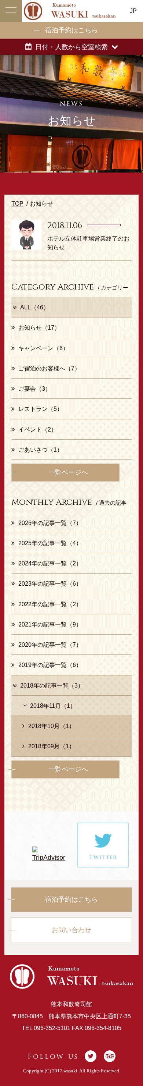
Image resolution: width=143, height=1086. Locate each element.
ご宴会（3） (34, 388)
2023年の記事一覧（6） (50, 583)
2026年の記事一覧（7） (50, 522)
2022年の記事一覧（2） (50, 604)
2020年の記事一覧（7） (50, 644)
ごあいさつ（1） (40, 449)
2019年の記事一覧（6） (50, 664)
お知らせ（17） (39, 327)
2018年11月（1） (53, 705)
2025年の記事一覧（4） (50, 543)
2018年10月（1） (51, 726)
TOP (17, 203)
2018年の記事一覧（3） (52, 685)
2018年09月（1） (51, 746)
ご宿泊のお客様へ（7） (49, 368)
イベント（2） (37, 429)
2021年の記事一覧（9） (50, 624)
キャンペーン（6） (43, 348)
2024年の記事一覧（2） (50, 563)
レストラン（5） (40, 408)
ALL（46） (34, 307)
